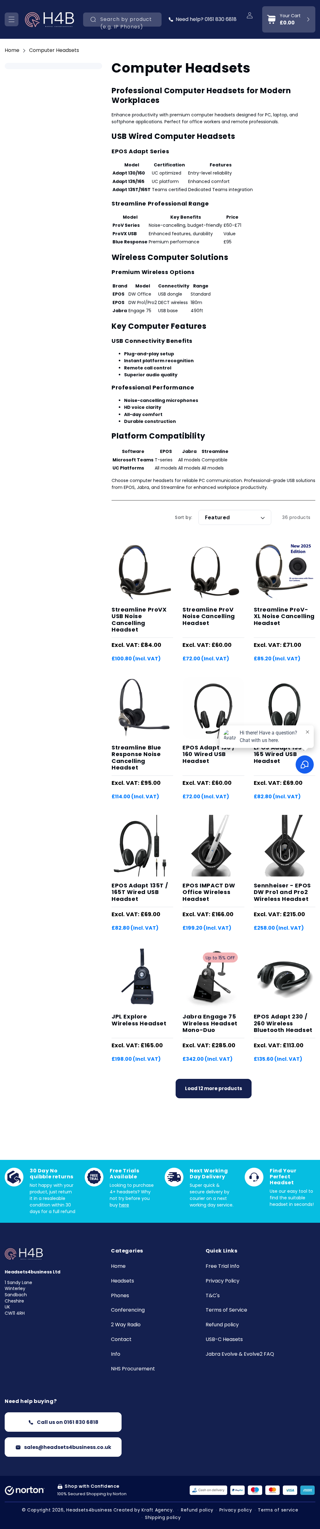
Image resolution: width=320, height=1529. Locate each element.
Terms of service (278, 1510)
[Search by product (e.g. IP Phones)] (93, 19)
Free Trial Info (222, 1266)
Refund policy (222, 1325)
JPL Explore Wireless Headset (139, 1020)
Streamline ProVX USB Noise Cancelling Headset (139, 619)
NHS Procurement (133, 1369)
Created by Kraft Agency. (143, 1510)
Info (115, 1354)
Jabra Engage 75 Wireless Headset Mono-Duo (210, 1023)
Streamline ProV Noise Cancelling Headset (208, 616)
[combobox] (122, 20)
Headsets (122, 1281)
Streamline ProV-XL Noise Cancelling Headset (284, 616)
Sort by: (183, 517)
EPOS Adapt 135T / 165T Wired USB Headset (140, 892)
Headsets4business (89, 1510)
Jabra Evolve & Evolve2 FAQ (240, 1354)
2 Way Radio (126, 1325)
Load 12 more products (213, 1088)
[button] (11, 19)
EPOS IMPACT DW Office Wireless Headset (208, 892)
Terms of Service (226, 1310)
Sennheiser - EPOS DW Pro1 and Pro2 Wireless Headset (282, 892)
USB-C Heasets (224, 1339)
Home (12, 50)
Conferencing (128, 1310)
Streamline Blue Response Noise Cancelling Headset (136, 757)
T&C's (213, 1296)
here (124, 1205)
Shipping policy (163, 1517)
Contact (121, 1339)
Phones (120, 1296)
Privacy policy (235, 1510)
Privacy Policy (222, 1281)
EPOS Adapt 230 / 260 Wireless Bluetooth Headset (283, 1023)
